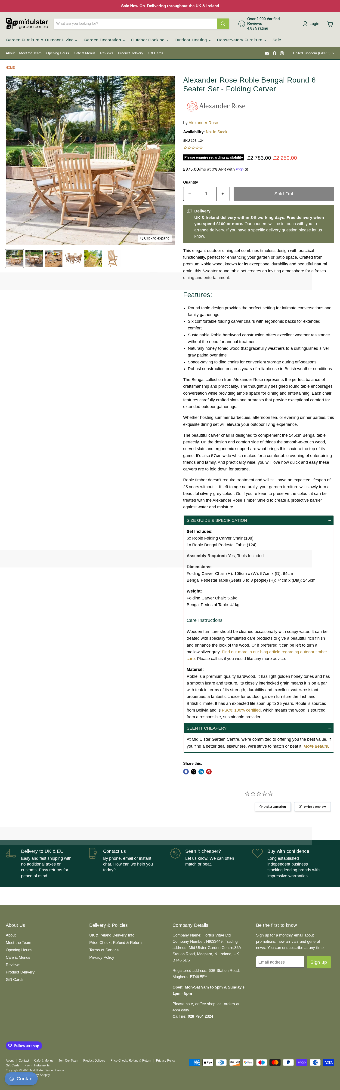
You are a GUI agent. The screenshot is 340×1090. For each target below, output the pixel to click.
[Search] (223, 23)
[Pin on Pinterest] (209, 771)
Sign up (318, 962)
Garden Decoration (103, 40)
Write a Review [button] (315, 806)
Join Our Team (68, 1060)
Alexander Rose (203, 122)
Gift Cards (155, 53)
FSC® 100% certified (241, 710)
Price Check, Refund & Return (115, 942)
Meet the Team (30, 53)
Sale (276, 40)
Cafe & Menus (85, 53)
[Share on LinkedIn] (201, 771)
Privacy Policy (101, 957)
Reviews (106, 53)
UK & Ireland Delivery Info (111, 935)
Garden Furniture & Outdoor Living (40, 40)
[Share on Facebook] (186, 771)
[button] (258, 520)
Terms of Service (104, 950)
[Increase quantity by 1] (222, 194)
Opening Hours (57, 53)
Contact (24, 1060)
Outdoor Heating (191, 40)
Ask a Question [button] (275, 806)
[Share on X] (193, 771)
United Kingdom (312, 53)
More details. (316, 746)
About (10, 53)
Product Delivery (130, 53)
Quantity (190, 182)
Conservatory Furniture (240, 40)
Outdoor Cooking (148, 40)
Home (10, 67)
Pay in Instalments (37, 1065)
